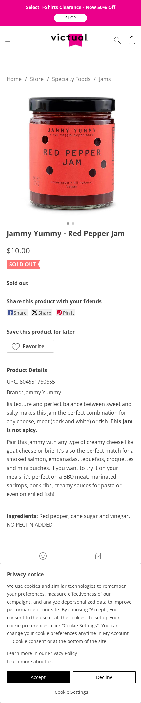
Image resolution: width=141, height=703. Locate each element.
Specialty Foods (71, 79)
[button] (70, 18)
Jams (105, 79)
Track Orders (98, 565)
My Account (43, 565)
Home (14, 79)
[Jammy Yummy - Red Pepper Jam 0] (70, 154)
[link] (71, 689)
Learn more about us (30, 661)
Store (37, 79)
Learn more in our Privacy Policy (42, 653)
